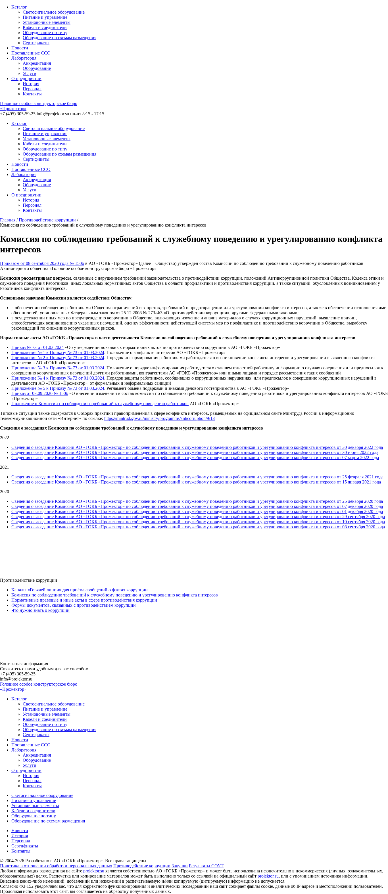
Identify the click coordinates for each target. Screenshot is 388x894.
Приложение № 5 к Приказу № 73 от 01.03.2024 (57, 388)
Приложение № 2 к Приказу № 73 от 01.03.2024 (57, 357)
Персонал (32, 88)
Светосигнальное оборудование (54, 12)
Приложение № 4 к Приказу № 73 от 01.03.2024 (57, 378)
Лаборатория (23, 58)
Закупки (180, 865)
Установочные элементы (46, 22)
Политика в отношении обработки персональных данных (56, 865)
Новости (19, 47)
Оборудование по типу (45, 32)
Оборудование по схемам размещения (59, 37)
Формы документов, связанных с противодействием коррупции (73, 605)
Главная (7, 219)
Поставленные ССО (31, 53)
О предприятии (26, 78)
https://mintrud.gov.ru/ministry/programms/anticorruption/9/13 (159, 418)
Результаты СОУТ (206, 865)
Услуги (29, 73)
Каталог (19, 7)
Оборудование (37, 68)
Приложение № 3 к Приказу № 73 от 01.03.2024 (57, 367)
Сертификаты (36, 42)
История (31, 83)
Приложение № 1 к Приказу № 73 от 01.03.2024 (57, 352)
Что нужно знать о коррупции (40, 610)
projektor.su (93, 870)
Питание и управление (45, 17)
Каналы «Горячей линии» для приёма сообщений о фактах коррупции (79, 589)
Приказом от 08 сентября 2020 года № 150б (42, 263)
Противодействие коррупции (47, 219)
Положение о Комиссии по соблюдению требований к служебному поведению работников (100, 403)
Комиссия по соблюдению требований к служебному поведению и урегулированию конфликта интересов (114, 594)
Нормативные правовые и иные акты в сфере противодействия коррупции (84, 600)
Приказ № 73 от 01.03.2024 (37, 347)
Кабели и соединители (45, 27)
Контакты (32, 93)
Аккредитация (37, 63)
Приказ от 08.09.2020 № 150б (39, 393)
